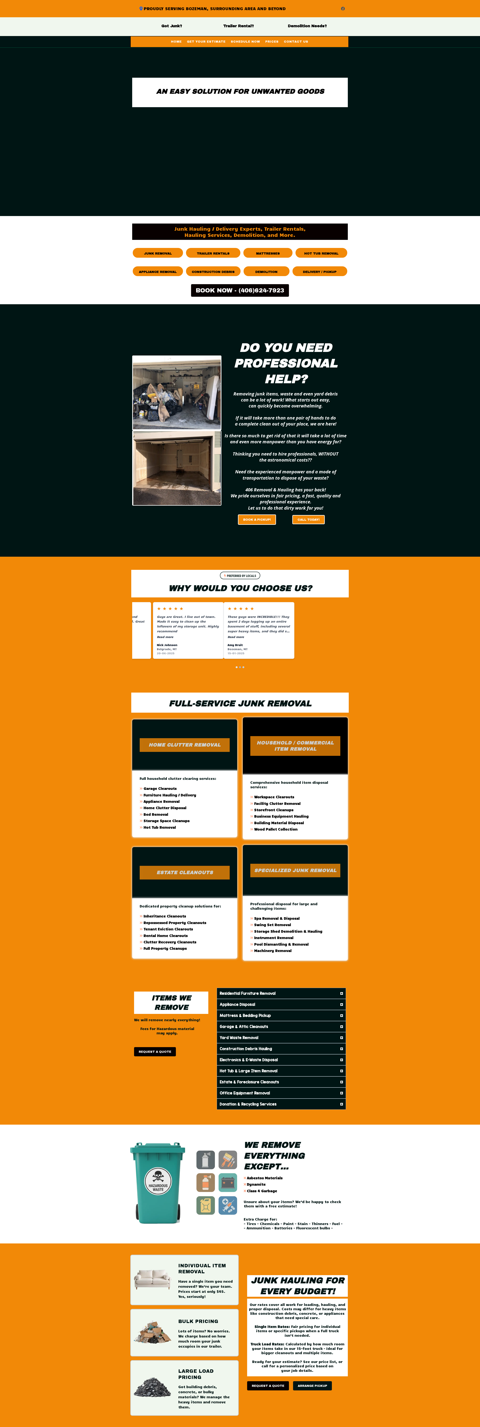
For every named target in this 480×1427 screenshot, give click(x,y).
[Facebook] (343, 9)
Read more (144, 637)
